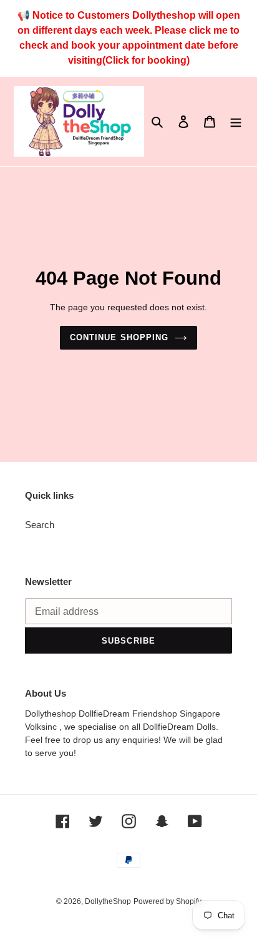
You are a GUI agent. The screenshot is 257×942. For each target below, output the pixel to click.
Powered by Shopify (167, 901)
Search (39, 524)
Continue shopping (119, 337)
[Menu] (236, 121)
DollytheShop (108, 901)
